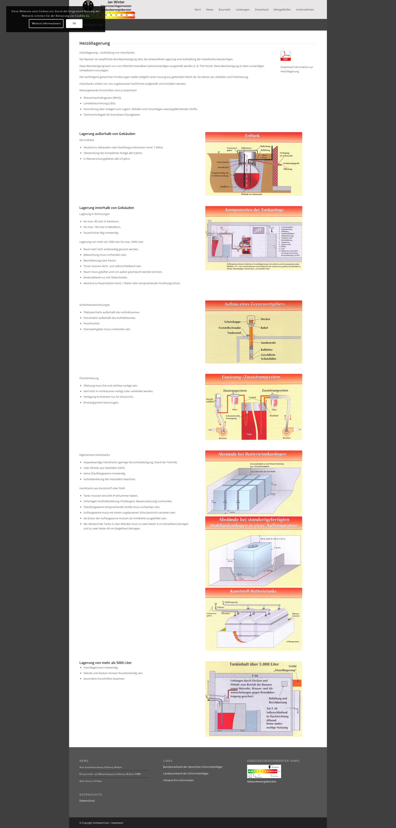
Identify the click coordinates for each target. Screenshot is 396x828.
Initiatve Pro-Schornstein (178, 780)
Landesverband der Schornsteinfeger (186, 773)
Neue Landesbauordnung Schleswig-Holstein (100, 767)
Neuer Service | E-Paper (90, 780)
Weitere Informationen (46, 23)
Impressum (117, 822)
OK (74, 23)
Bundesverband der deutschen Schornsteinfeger (193, 767)
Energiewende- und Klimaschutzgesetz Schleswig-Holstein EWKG (110, 773)
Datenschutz (87, 800)
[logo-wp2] (107, 9)
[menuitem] (198, 9)
